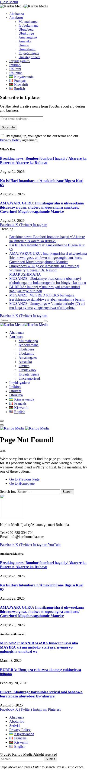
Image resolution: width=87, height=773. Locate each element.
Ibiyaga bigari (29, 53)
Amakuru (16, 17)
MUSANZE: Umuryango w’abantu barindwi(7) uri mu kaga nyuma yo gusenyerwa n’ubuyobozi (47, 306)
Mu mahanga (28, 21)
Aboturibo (16, 721)
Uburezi (15, 69)
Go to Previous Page (24, 479)
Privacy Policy (10, 140)
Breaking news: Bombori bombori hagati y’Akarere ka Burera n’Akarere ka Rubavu (43, 160)
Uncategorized (29, 57)
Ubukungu (26, 33)
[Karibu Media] (24, 325)
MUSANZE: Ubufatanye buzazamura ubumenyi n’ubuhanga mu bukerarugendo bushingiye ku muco (47, 281)
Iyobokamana (29, 25)
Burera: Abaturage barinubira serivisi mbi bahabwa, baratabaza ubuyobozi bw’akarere (41, 694)
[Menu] (2, 421)
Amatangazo (28, 37)
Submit (50, 759)
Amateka (25, 41)
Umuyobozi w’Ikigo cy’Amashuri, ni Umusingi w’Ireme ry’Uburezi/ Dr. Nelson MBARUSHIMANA (44, 270)
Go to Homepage (22, 483)
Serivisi (14, 726)
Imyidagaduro (19, 61)
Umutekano (27, 49)
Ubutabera (26, 29)
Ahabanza (16, 14)
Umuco (24, 45)
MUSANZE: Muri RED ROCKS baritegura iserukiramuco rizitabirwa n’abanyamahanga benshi (46, 297)
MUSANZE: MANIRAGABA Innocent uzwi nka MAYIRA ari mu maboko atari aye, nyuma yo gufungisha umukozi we (39, 647)
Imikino (15, 65)
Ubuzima (16, 73)
